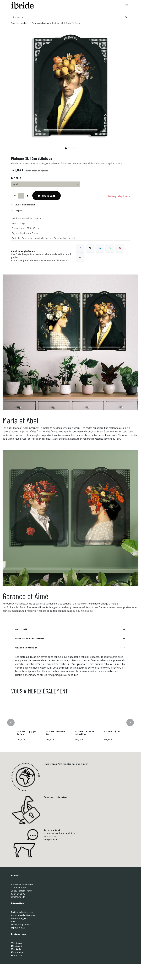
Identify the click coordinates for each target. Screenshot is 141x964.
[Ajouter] (27, 196)
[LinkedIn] (100, 248)
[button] (17, 147)
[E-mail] (80, 257)
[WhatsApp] (110, 248)
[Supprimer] (14, 196)
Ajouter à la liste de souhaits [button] (25, 204)
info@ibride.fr (50, 839)
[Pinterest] (120, 248)
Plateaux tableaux (40, 23)
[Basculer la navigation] (127, 5)
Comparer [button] (18, 210)
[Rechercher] (126, 17)
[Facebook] (80, 248)
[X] (90, 248)
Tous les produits (19, 23)
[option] (70, 722)
